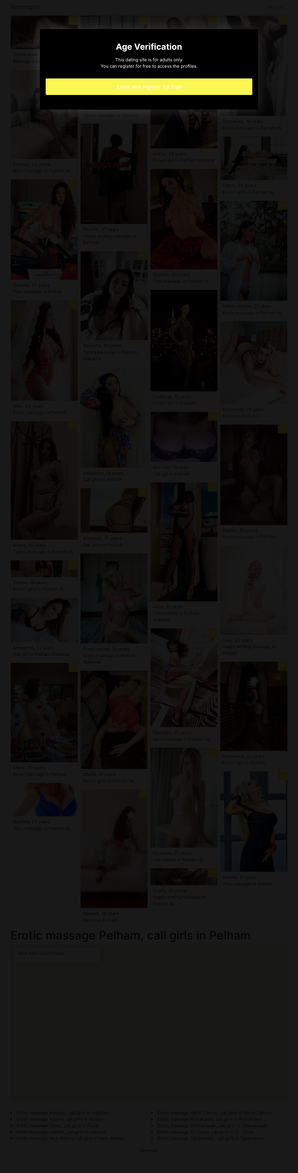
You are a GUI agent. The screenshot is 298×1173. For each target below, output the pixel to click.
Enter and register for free (149, 87)
